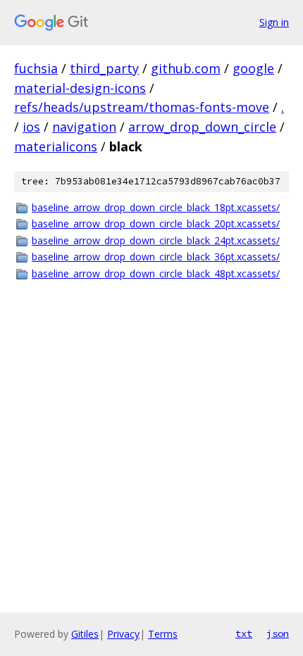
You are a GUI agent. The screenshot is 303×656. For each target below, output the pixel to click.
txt (243, 633)
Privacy (123, 634)
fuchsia (36, 68)
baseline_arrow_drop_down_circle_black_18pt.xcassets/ (156, 207)
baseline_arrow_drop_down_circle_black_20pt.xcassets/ (156, 223)
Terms (163, 634)
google (253, 68)
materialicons (55, 146)
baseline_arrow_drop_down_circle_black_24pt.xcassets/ (156, 240)
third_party (104, 68)
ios (31, 126)
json (277, 633)
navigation (84, 126)
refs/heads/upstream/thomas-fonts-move (141, 107)
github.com (186, 68)
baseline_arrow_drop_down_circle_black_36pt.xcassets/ (156, 256)
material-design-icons (80, 88)
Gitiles (85, 634)
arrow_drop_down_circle (202, 126)
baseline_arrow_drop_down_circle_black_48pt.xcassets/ (156, 273)
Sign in (274, 22)
